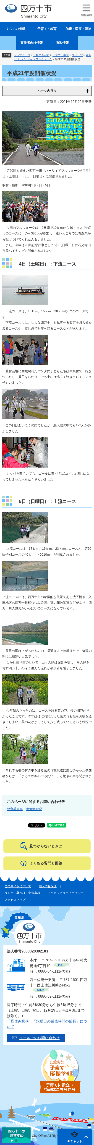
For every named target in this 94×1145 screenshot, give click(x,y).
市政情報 (62, 42)
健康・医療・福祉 (78, 29)
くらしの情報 (15, 29)
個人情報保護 (48, 886)
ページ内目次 (47, 91)
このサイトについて (18, 886)
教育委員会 (15, 809)
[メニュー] (86, 10)
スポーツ (77, 55)
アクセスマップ (15, 899)
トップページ (22, 55)
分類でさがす (41, 55)
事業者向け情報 (32, 42)
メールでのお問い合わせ (39, 1038)
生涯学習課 (34, 809)
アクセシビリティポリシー (65, 893)
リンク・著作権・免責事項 (22, 893)
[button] (74, 1137)
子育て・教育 (47, 29)
